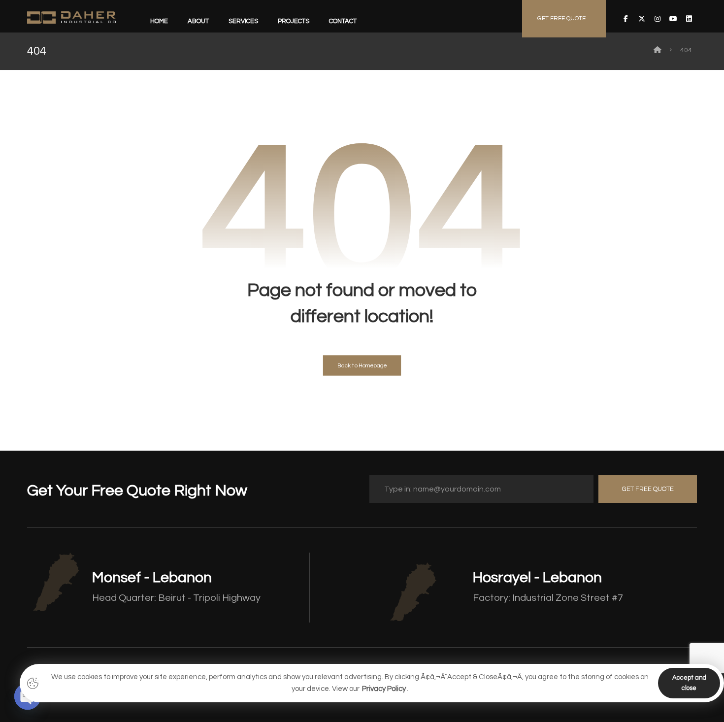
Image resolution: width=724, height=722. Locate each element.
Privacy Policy (384, 688)
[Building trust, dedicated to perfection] (71, 17)
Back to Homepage (362, 365)
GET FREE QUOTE (648, 489)
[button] (626, 19)
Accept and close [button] (689, 682)
